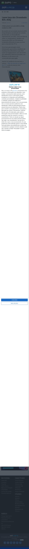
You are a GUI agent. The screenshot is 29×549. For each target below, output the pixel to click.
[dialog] (14, 274)
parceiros (15, 90)
